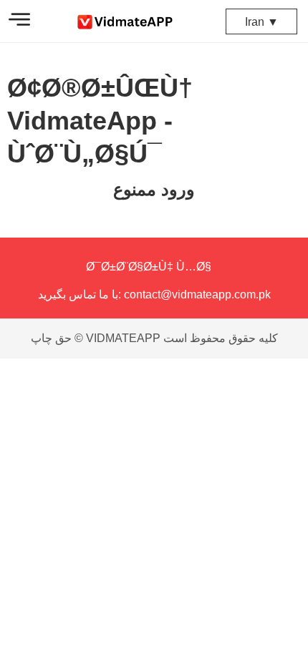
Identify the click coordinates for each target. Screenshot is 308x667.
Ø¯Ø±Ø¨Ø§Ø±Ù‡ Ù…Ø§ (148, 267)
